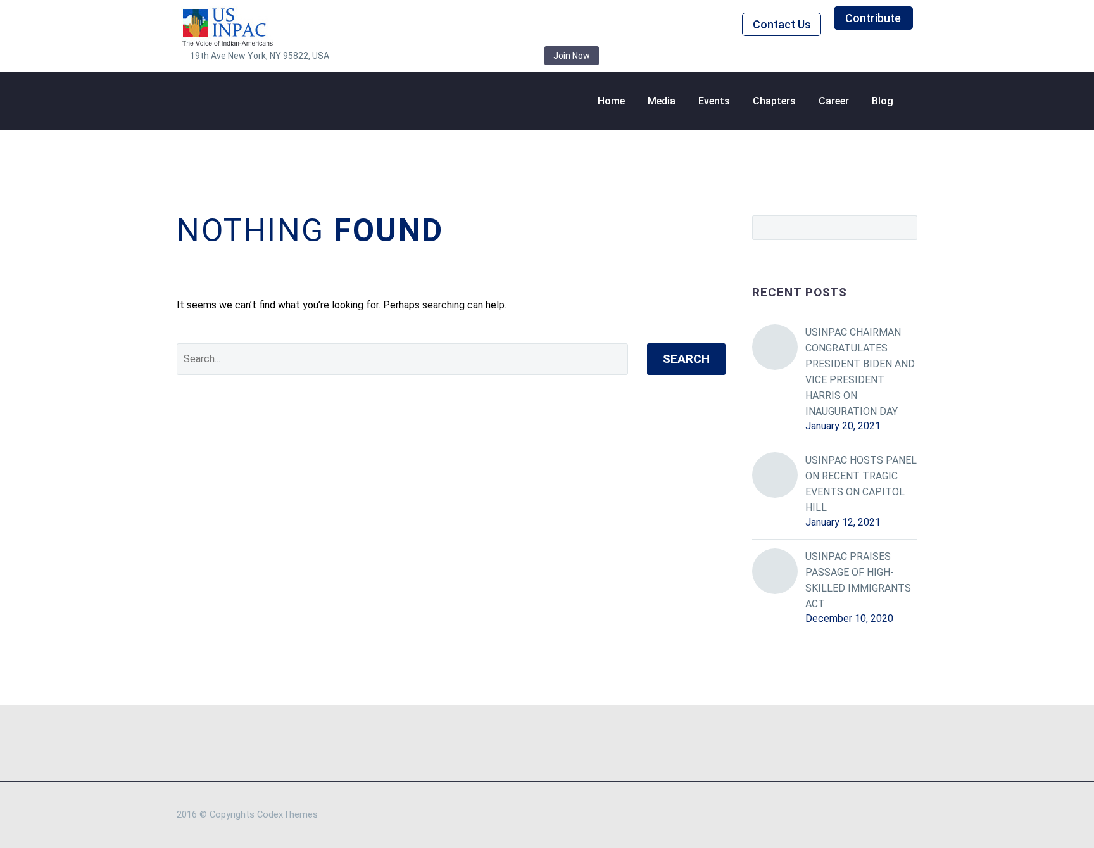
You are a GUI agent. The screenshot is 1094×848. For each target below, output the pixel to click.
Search (686, 358)
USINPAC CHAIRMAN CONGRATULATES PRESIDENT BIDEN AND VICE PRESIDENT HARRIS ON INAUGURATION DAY (860, 371)
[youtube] (493, 56)
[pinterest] (455, 56)
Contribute (873, 18)
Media (662, 101)
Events (714, 101)
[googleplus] (474, 56)
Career (834, 101)
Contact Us (782, 24)
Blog (882, 101)
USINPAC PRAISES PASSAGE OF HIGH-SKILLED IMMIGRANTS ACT (858, 580)
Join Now (571, 56)
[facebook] (379, 56)
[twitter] (417, 56)
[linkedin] (398, 56)
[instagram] (436, 56)
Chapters (774, 101)
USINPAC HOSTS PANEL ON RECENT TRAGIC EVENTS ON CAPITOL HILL (861, 484)
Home (611, 101)
